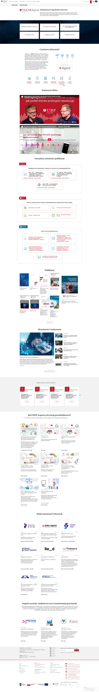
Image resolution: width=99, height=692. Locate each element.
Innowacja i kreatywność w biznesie (64, 207)
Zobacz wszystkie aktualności (49, 371)
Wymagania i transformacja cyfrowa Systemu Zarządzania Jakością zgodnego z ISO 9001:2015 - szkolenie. (36, 238)
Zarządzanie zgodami (72, 675)
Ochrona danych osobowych (74, 677)
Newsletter (72, 652)
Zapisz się (76, 650)
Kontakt (85, 1)
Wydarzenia (29, 1)
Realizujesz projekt (14, 4)
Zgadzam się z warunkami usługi (65, 652)
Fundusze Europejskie (13, 1)
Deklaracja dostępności (73, 668)
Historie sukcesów (36, 1)
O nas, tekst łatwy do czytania (74, 671)
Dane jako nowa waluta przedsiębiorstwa (29, 357)
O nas (88, 1)
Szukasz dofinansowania (23, 4)
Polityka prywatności (72, 674)
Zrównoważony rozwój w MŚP (35, 207)
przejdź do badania (37, 178)
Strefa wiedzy (22, 1)
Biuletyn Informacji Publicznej (74, 666)
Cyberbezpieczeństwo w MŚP (35, 215)
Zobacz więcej (49, 322)
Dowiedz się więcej (27, 178)
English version (71, 663)
